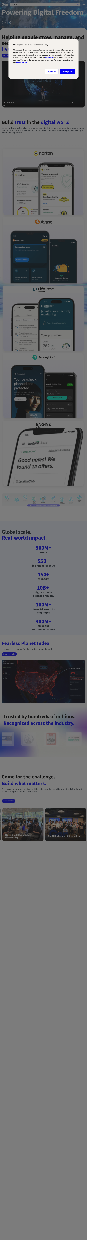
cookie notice (21, 63)
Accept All (67, 71)
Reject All (51, 71)
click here (49, 58)
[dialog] (43, 59)
